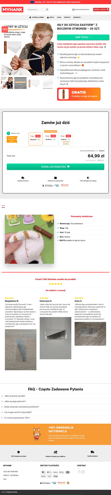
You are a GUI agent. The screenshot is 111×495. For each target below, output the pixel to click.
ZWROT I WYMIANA (10, 475)
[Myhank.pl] (12, 9)
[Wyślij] (47, 9)
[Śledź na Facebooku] (79, 472)
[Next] (50, 49)
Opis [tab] (3, 207)
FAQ (4, 479)
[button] (101, 9)
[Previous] (5, 49)
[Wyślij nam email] (83, 472)
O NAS (59, 17)
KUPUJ (52, 17)
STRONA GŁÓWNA (38, 17)
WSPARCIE (76, 17)
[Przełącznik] (2, 396)
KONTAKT (67, 17)
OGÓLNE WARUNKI (10, 472)
